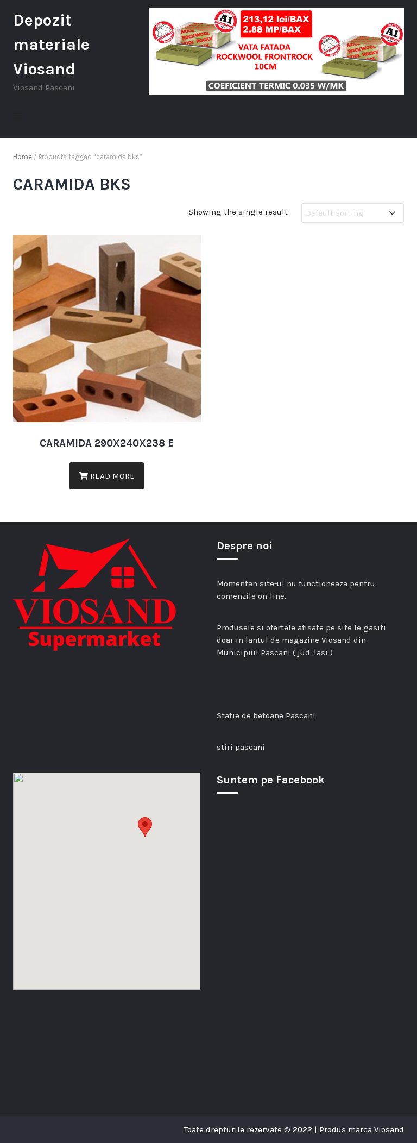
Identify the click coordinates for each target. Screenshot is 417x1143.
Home (22, 157)
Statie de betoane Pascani (266, 715)
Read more (111, 476)
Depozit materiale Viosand (51, 44)
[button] (145, 827)
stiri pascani (241, 747)
